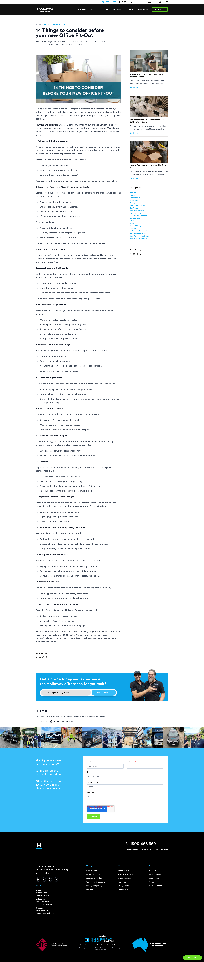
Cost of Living (135, 226)
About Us (152, 870)
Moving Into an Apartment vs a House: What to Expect (147, 75)
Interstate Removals (138, 205)
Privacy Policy (84, 945)
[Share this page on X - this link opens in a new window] (36, 657)
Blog (38, 24)
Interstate (104, 9)
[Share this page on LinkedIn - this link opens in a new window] (40, 657)
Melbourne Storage (125, 874)
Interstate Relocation (94, 874)
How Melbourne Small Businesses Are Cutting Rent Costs (147, 121)
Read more (134, 88)
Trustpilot (102, 936)
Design (132, 223)
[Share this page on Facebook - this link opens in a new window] (43, 657)
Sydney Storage (124, 870)
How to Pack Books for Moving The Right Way (148, 166)
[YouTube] (56, 879)
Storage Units (123, 886)
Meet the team (155, 878)
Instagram (70, 722)
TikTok (56, 722)
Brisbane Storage (124, 878)
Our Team (134, 208)
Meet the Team (162, 849)
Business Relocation (54, 24)
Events (132, 221)
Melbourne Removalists (139, 231)
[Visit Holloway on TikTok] (160, 2)
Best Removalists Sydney (140, 236)
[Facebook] (38, 879)
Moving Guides (155, 874)
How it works (123, 882)
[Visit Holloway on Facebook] (157, 2)
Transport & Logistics (138, 215)
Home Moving (135, 213)
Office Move (135, 198)
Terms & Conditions (98, 945)
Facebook (43, 722)
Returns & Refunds (113, 945)
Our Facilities (123, 889)
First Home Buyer (137, 210)
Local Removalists (85, 9)
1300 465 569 (143, 844)
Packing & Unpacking (94, 886)
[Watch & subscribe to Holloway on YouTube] (167, 2)
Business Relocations (94, 878)
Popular (133, 228)
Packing (133, 195)
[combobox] (66, 693)
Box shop (89, 889)
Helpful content (155, 886)
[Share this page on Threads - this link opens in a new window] (46, 657)
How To (133, 193)
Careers (152, 882)
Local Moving (91, 870)
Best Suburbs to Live (138, 238)
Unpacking (134, 200)
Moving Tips (135, 218)
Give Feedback (132, 849)
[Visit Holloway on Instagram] (163, 2)
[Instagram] (50, 879)
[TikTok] (44, 879)
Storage (129, 9)
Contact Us (150, 2)
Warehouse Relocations (95, 882)
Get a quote (159, 9)
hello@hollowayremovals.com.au (132, 2)
